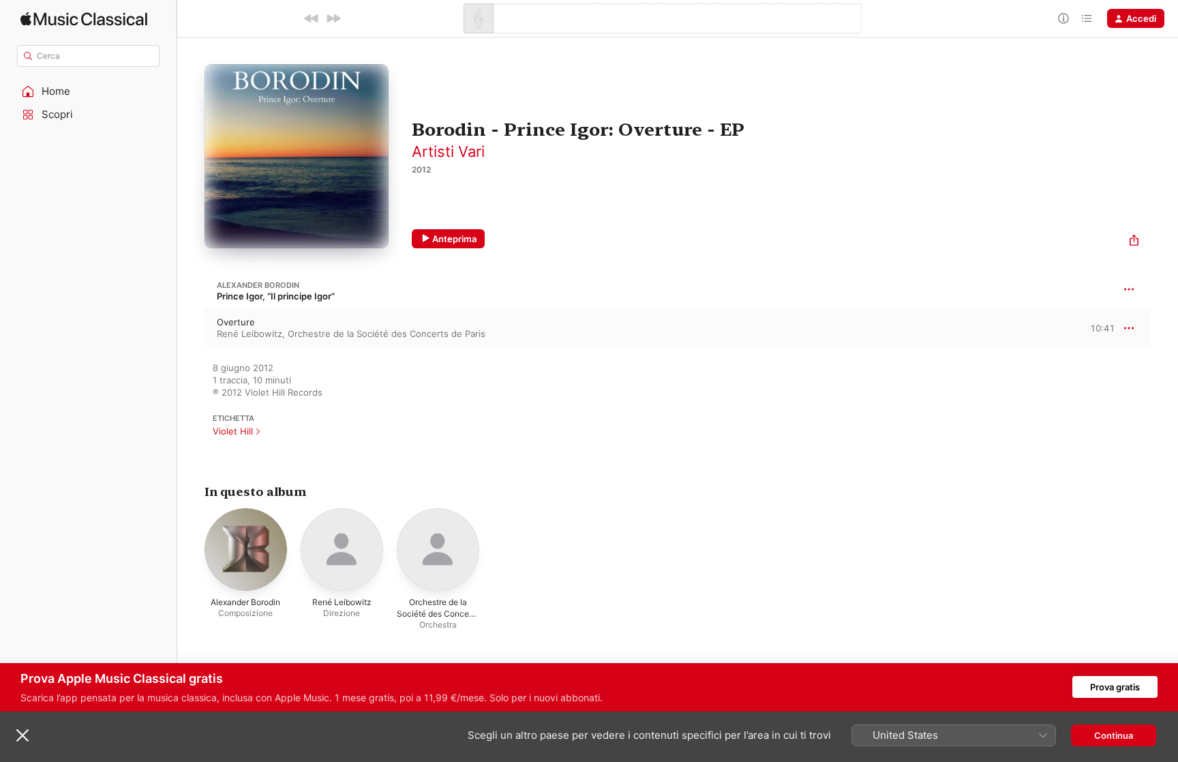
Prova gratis (1115, 687)
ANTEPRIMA (1095, 327)
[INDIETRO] (311, 18)
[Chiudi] (22, 735)
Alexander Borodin (258, 285)
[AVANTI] (333, 18)
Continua (1113, 735)
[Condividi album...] (1134, 241)
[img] (83, 19)
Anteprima (454, 238)
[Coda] (1087, 18)
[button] (89, 91)
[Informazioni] (1063, 18)
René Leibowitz (249, 333)
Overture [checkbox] (236, 322)
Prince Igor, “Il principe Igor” (276, 296)
